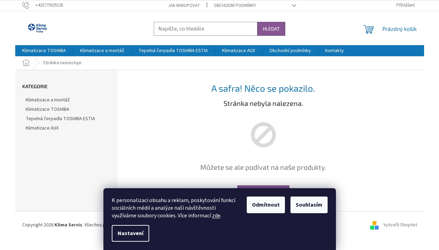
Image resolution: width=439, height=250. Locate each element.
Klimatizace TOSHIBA (47, 109)
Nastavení (130, 233)
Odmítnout (266, 205)
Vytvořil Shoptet (400, 225)
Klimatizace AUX (42, 128)
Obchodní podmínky (235, 5)
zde (216, 215)
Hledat (271, 29)
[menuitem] (44, 50)
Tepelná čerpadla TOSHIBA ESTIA (60, 118)
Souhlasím (309, 205)
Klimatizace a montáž (48, 100)
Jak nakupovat (184, 5)
